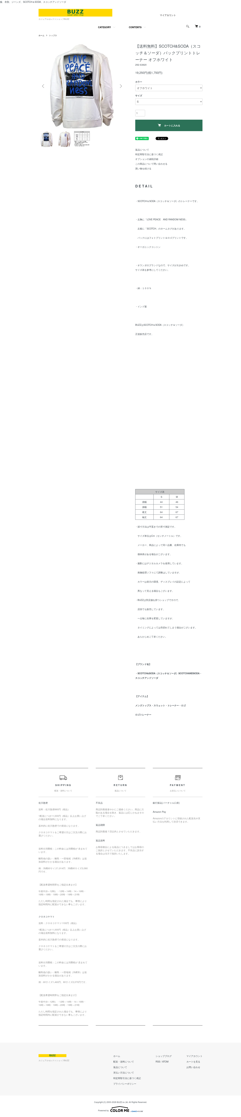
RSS (158, 1061)
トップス (53, 35)
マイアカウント (168, 15)
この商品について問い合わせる (151, 163)
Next (120, 86)
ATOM (165, 1061)
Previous (43, 86)
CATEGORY (104, 27)
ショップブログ (164, 1056)
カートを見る (193, 1061)
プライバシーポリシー (124, 1083)
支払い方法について (123, 1072)
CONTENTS (135, 27)
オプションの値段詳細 (146, 159)
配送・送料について (123, 1061)
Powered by (103, 1110)
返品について (142, 149)
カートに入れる (172, 125)
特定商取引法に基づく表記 (149, 154)
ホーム (41, 35)
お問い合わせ (193, 1067)
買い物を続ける (143, 168)
